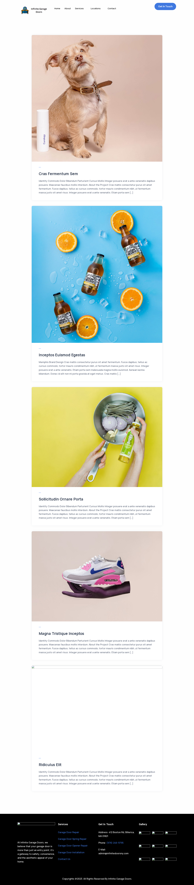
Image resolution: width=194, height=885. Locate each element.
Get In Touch (165, 6)
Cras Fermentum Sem (58, 173)
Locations (96, 8)
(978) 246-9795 (115, 842)
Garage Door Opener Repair (73, 845)
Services (79, 8)
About (67, 8)
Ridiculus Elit (50, 764)
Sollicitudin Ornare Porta (61, 499)
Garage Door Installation (71, 852)
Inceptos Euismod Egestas (62, 354)
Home (57, 8)
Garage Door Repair (68, 832)
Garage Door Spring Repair (72, 838)
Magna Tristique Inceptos (61, 633)
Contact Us (64, 859)
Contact (112, 8)
